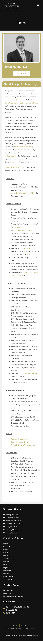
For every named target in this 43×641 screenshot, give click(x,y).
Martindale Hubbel (25, 230)
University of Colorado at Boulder (22, 193)
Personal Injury (27, 147)
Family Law (18, 147)
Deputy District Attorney (13, 100)
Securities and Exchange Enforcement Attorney (21, 103)
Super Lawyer (26, 248)
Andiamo (18, 227)
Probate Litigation (11, 156)
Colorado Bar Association (19, 442)
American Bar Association (19, 439)
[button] (38, 5)
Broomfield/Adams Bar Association (23, 445)
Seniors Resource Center (29, 374)
